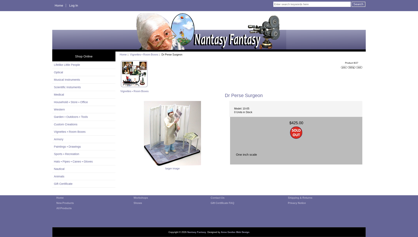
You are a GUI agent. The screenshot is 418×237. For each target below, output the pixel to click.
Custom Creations (65, 124)
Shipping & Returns (300, 197)
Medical (59, 94)
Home (59, 5)
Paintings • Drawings (67, 146)
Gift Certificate (63, 183)
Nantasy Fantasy (196, 232)
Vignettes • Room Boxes (144, 54)
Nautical (59, 169)
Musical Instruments (67, 79)
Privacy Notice (297, 203)
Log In (73, 5)
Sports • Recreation (66, 154)
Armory (58, 139)
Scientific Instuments (67, 87)
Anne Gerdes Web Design (235, 232)
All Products (64, 208)
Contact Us (218, 197)
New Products (65, 203)
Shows (138, 203)
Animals (59, 176)
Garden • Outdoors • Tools (71, 117)
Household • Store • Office (71, 102)
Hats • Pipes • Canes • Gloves (73, 161)
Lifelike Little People (67, 64)
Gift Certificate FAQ (222, 203)
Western (59, 109)
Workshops (141, 197)
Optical (58, 72)
